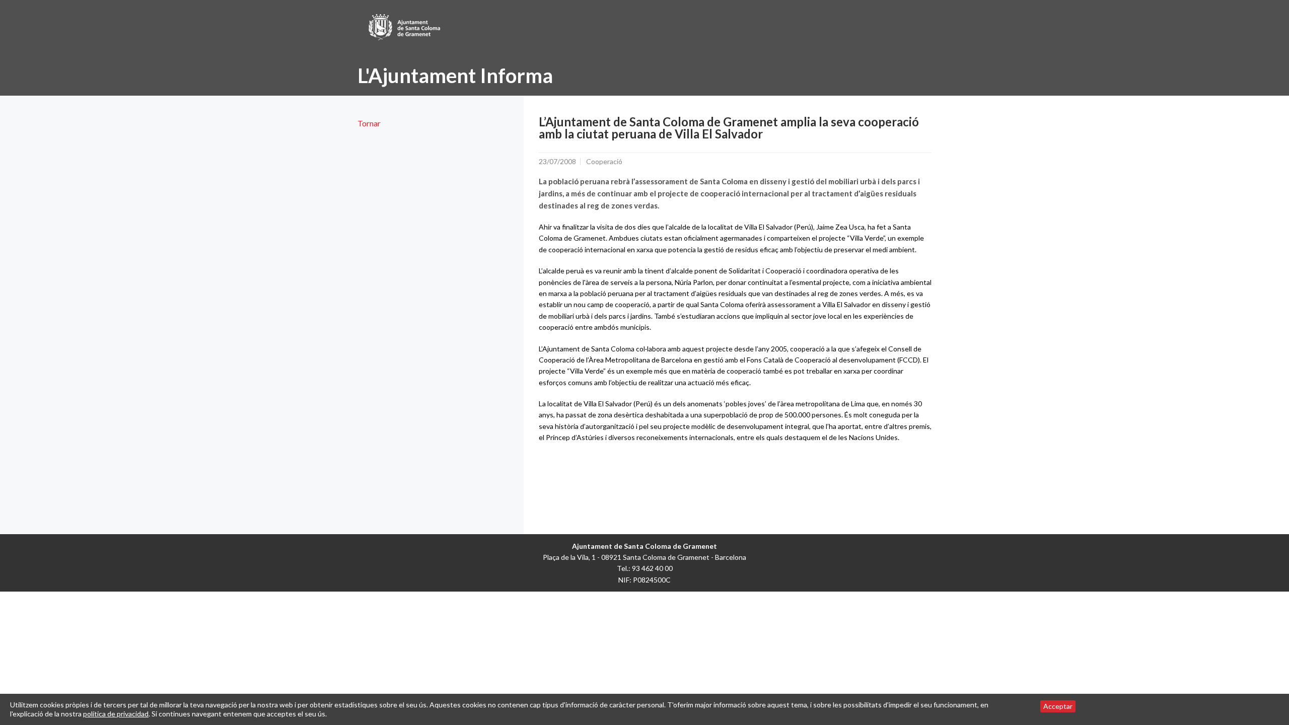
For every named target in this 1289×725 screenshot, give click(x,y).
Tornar (369, 123)
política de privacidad (116, 713)
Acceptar (1057, 706)
